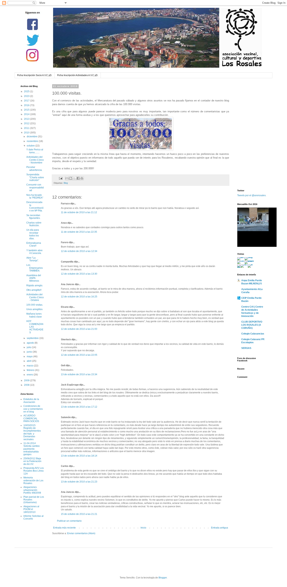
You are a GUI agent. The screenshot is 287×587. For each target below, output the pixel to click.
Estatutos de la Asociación (31, 400)
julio (29, 347)
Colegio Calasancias (252, 333)
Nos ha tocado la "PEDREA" (34, 196)
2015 (27, 109)
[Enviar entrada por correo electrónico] (60, 178)
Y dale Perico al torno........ (34, 151)
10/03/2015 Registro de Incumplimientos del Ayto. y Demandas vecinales (32, 432)
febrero (31, 370)
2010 (27, 132)
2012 (27, 123)
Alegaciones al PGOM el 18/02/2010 (31, 509)
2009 (27, 380)
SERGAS (246, 348)
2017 (27, 100)
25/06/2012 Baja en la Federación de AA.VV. (32, 461)
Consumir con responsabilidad (35, 187)
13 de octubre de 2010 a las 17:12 (79, 406)
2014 (27, 114)
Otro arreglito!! (33, 290)
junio (30, 351)
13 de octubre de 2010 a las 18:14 (79, 455)
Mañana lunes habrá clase (34, 315)
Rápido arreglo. (34, 285)
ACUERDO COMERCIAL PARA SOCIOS (31, 418)
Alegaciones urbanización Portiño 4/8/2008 (32, 490)
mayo (30, 356)
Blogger (163, 577)
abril (29, 361)
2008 (27, 385)
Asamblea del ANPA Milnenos (33, 278)
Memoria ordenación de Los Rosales (33, 480)
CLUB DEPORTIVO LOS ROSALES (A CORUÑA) (251, 324)
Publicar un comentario (69, 521)
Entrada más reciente (64, 527)
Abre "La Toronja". (32, 259)
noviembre (33, 141)
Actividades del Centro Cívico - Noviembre (35, 160)
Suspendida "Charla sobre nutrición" (35, 177)
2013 (27, 119)
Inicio (143, 527)
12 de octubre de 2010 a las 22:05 (79, 355)
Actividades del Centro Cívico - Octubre (35, 297)
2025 (27, 91)
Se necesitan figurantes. (33, 216)
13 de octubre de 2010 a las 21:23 (79, 481)
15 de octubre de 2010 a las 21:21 (79, 514)
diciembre (32, 136)
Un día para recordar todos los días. (32, 234)
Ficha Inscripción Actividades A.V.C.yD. (77, 75)
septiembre (33, 338)
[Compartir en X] (74, 178)
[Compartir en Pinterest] (82, 178)
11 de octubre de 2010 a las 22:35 (79, 232)
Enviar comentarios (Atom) (81, 533)
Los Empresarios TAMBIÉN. (34, 268)
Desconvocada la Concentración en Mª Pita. (35, 206)
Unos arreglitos (34, 309)
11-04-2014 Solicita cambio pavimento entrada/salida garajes (31, 449)
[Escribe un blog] (71, 178)
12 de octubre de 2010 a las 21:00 (79, 329)
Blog (66, 183)
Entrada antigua (219, 527)
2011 (27, 128)
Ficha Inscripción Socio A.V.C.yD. (34, 75)
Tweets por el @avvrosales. (251, 195)
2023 (27, 96)
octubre (31, 145)
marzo (30, 365)
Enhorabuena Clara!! (33, 244)
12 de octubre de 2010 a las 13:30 (79, 273)
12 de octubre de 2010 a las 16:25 (79, 296)
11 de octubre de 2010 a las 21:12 (79, 212)
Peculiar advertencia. (34, 168)
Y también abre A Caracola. (34, 251)
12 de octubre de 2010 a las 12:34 (79, 251)
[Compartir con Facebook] (78, 178)
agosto (31, 342)
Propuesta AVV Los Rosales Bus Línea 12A (33, 471)
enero (30, 374)
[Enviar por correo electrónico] (67, 178)
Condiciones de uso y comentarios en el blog (33, 409)
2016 (27, 105)
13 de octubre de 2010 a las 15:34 (79, 374)
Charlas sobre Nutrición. (33, 224)
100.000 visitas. (34, 304)
